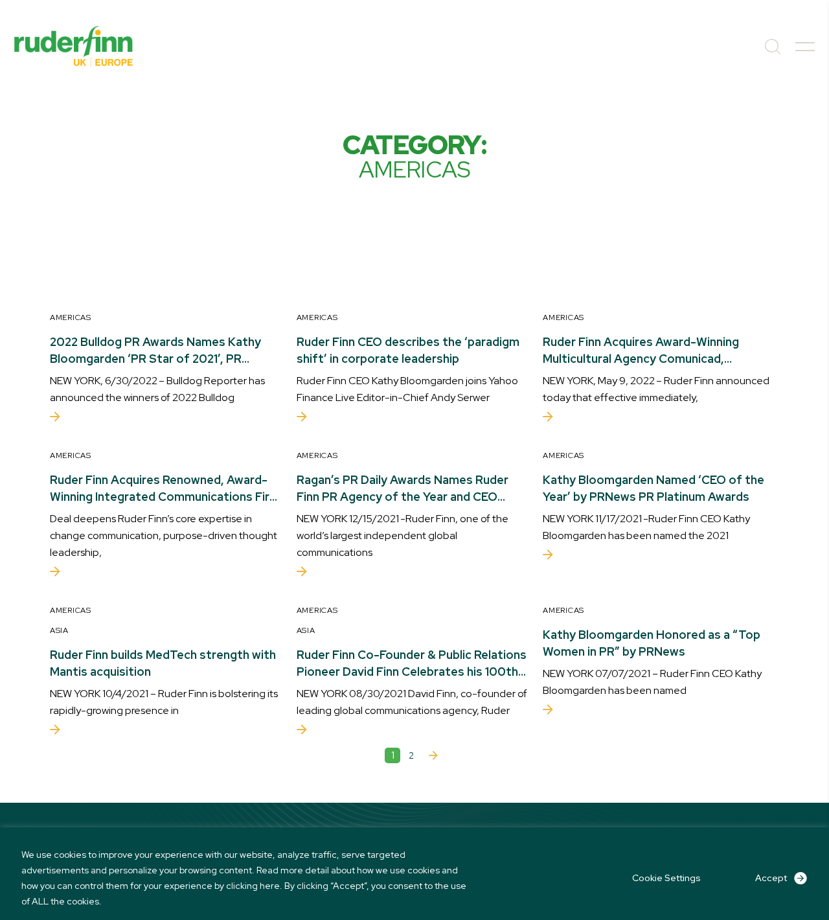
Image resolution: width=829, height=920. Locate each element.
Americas (70, 317)
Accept (771, 878)
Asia (59, 630)
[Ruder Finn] (73, 46)
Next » (433, 755)
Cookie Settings (666, 878)
